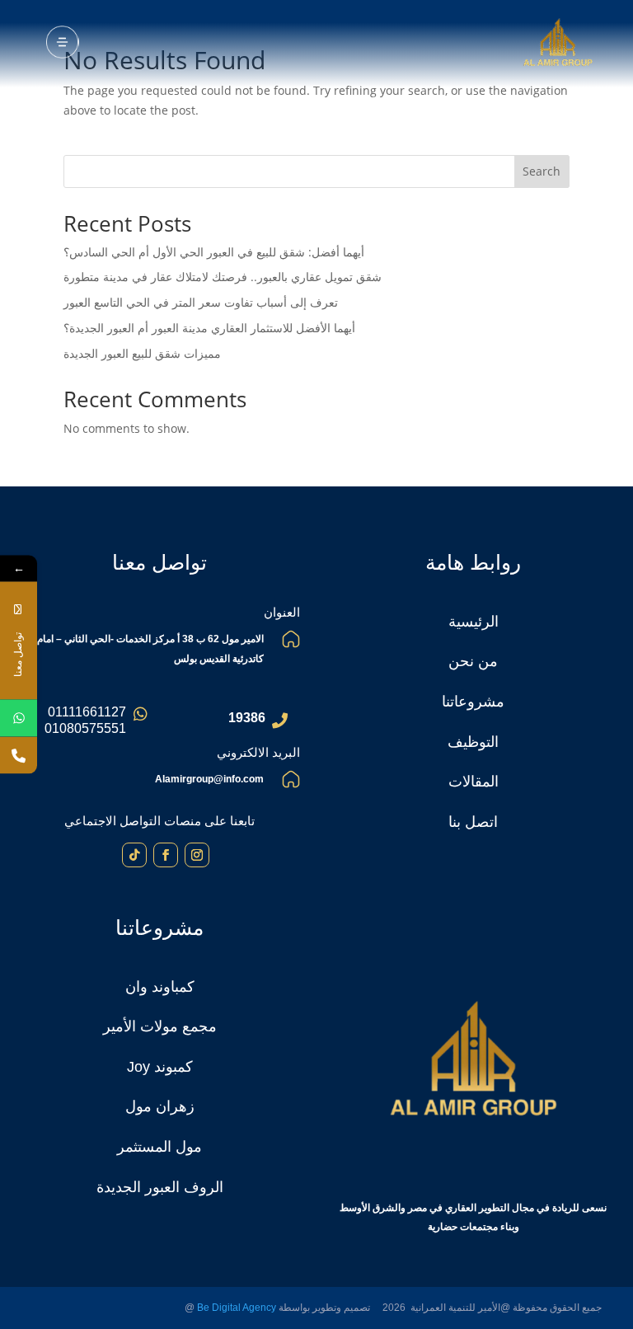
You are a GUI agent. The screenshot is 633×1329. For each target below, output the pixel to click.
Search (541, 171)
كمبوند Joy (160, 1067)
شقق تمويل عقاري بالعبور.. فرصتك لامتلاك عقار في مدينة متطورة (222, 276)
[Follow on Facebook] (165, 855)
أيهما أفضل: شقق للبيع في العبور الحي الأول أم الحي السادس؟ (215, 252)
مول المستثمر (159, 1147)
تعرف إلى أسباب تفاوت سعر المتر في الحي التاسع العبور (200, 302)
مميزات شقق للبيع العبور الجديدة (142, 353)
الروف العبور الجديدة (159, 1187)
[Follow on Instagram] (197, 855)
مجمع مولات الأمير (160, 1026)
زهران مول (160, 1106)
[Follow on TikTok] (134, 855)
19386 (246, 718)
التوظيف (473, 742)
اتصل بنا (473, 822)
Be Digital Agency (236, 1307)
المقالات (473, 781)
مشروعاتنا (473, 701)
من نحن (473, 661)
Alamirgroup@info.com (209, 779)
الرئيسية (473, 621)
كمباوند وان (160, 987)
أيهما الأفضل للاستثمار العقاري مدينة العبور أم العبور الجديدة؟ (211, 328)
